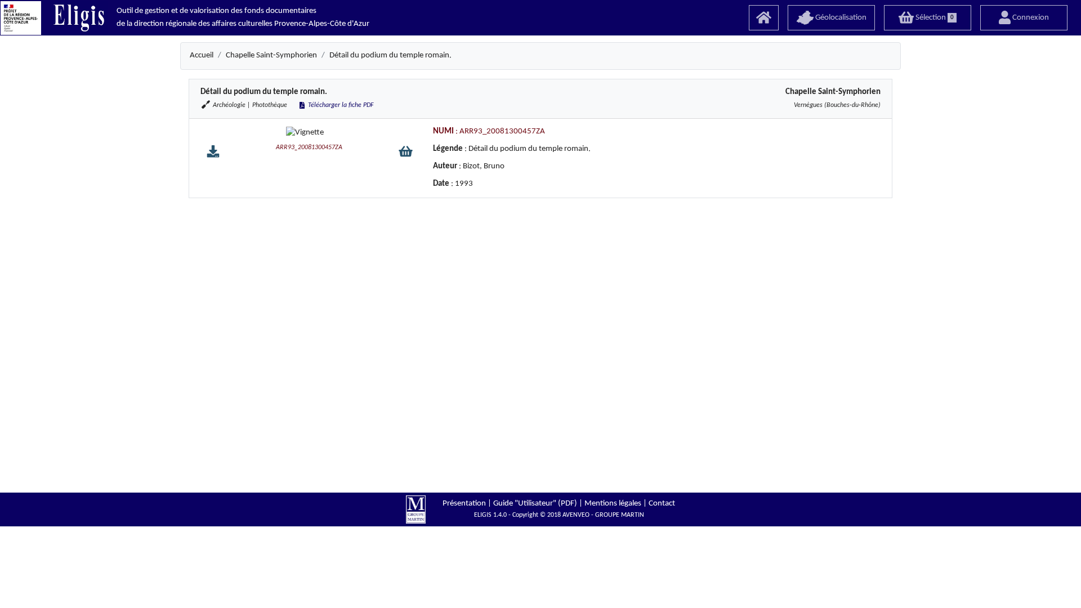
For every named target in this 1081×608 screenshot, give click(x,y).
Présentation (464, 503)
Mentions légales (612, 503)
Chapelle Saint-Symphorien (271, 55)
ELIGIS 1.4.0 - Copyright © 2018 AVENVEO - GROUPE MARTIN (559, 515)
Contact (662, 503)
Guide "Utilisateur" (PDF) (535, 503)
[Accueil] (763, 18)
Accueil (201, 55)
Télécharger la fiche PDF (340, 105)
